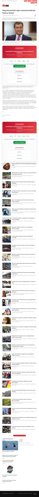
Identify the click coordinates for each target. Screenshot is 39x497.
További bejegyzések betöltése (19, 435)
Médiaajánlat (31, 493)
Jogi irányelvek (25, 493)
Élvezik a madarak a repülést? (8, 451)
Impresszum (21, 493)
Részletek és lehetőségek (19, 66)
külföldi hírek (27, 444)
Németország (9, 15)
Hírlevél (35, 494)
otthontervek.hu (19, 81)
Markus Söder (22, 444)
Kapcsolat (34, 493)
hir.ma (5, 493)
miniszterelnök (27, 442)
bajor (32, 444)
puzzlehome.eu (19, 78)
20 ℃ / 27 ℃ (4, 0)
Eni (5, 15)
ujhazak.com (19, 75)
